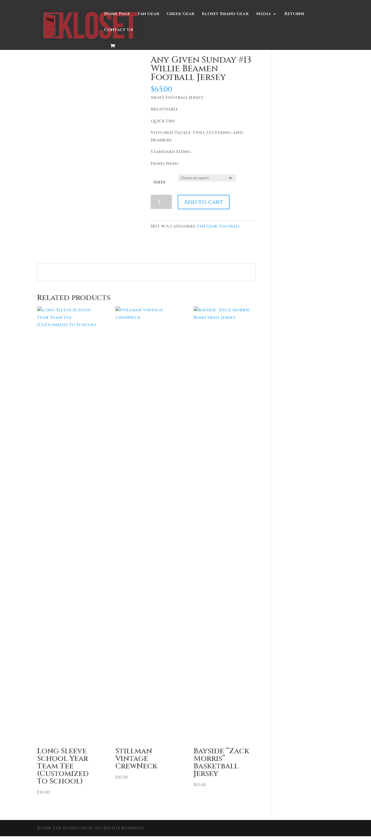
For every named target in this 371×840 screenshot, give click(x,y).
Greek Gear (180, 14)
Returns (294, 14)
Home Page (117, 14)
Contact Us (118, 30)
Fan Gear (148, 14)
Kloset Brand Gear (225, 14)
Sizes (159, 182)
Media (263, 14)
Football (229, 226)
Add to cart (203, 202)
